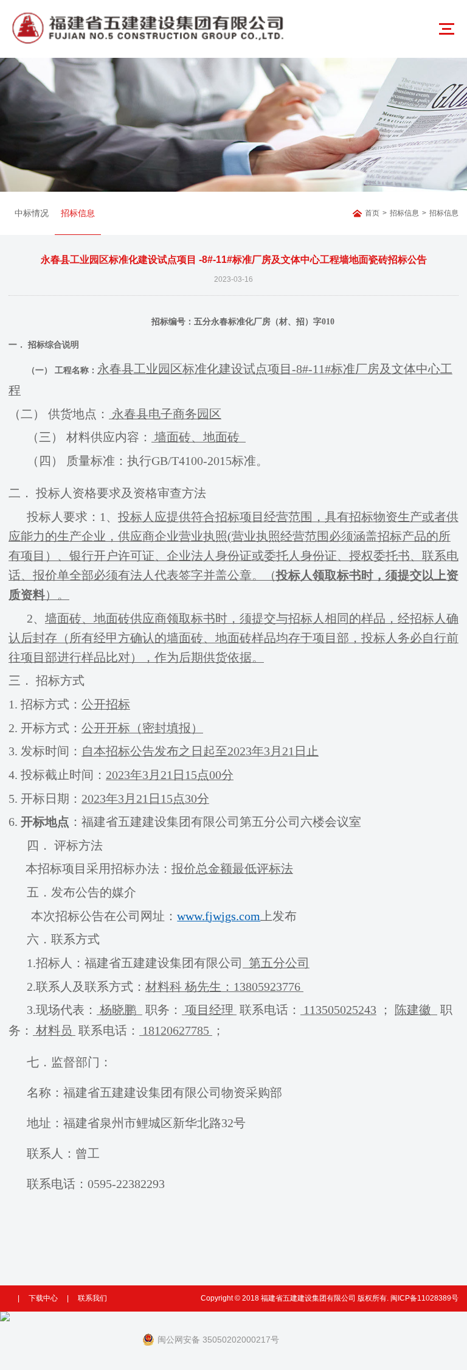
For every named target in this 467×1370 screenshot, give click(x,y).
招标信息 (78, 213)
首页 (372, 213)
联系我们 (92, 1298)
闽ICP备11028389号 (424, 1298)
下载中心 (43, 1298)
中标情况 (32, 213)
